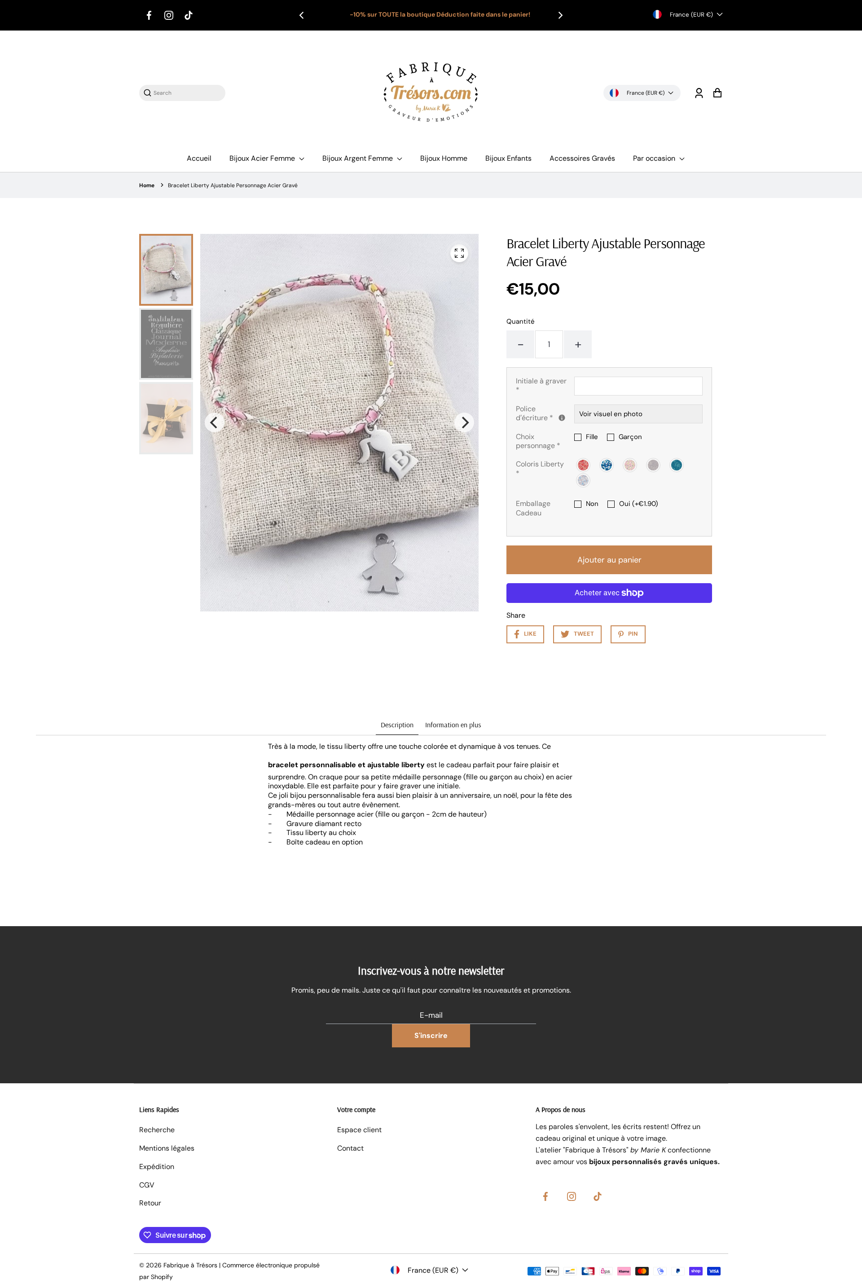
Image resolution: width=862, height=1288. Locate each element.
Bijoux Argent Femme (358, 158)
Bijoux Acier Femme (263, 158)
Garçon (630, 437)
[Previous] (302, 15)
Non (592, 504)
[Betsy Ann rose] (630, 465)
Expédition (156, 1166)
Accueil (199, 158)
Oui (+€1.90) (638, 504)
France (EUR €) (691, 14)
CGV (146, 1185)
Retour (150, 1203)
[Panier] (717, 92)
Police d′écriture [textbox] (545, 413)
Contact (350, 1148)
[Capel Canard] (677, 465)
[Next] (560, 15)
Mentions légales (166, 1148)
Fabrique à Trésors (190, 1265)
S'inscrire (431, 1035)
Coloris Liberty (540, 469)
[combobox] (187, 92)
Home (146, 185)
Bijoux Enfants (508, 158)
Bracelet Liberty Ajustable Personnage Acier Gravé (233, 185)
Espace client (359, 1129)
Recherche (157, 1129)
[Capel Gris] (653, 465)
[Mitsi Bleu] (607, 465)
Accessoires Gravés (582, 158)
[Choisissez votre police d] (562, 417)
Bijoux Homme (443, 158)
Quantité (520, 321)
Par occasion (655, 158)
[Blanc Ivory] (583, 480)
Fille (592, 437)
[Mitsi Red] (583, 465)
